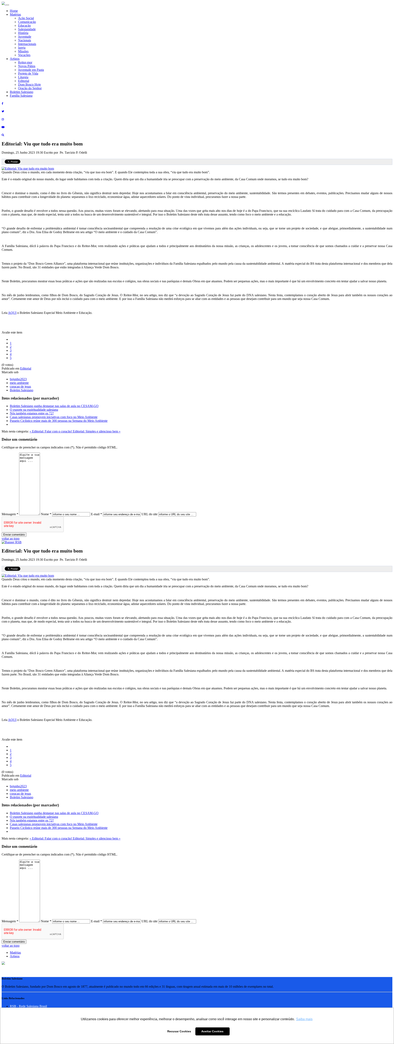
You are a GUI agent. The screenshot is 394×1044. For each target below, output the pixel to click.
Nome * (46, 514)
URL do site (149, 514)
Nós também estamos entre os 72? (32, 413)
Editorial (23, 81)
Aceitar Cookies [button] (212, 1031)
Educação (24, 25)
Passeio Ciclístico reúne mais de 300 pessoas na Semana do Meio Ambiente (59, 420)
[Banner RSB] (12, 542)
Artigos (14, 58)
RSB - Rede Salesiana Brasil (28, 1006)
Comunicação (27, 22)
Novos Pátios (26, 66)
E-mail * (96, 514)
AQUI (12, 312)
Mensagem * (10, 514)
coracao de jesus (20, 386)
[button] (3, 963)
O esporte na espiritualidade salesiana (34, 409)
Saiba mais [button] (304, 1019)
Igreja (21, 47)
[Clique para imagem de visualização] (28, 168)
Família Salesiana (21, 95)
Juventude (24, 36)
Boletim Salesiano (21, 92)
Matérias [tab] (15, 952)
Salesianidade (27, 29)
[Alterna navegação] (7, 5)
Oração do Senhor (30, 88)
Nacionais (24, 40)
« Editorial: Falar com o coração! (51, 431)
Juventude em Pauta (31, 69)
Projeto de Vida (28, 73)
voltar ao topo (10, 538)
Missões (23, 51)
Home (14, 10)
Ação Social (26, 18)
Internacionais (27, 44)
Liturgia (23, 77)
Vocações (24, 55)
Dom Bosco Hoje (29, 84)
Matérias (15, 14)
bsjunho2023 (18, 379)
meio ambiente (19, 383)
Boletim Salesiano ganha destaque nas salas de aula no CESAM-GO (54, 406)
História (23, 33)
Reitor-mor (25, 62)
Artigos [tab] (14, 956)
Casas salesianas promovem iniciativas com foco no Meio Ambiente (53, 417)
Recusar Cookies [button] (179, 1031)
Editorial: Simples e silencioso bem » (96, 431)
